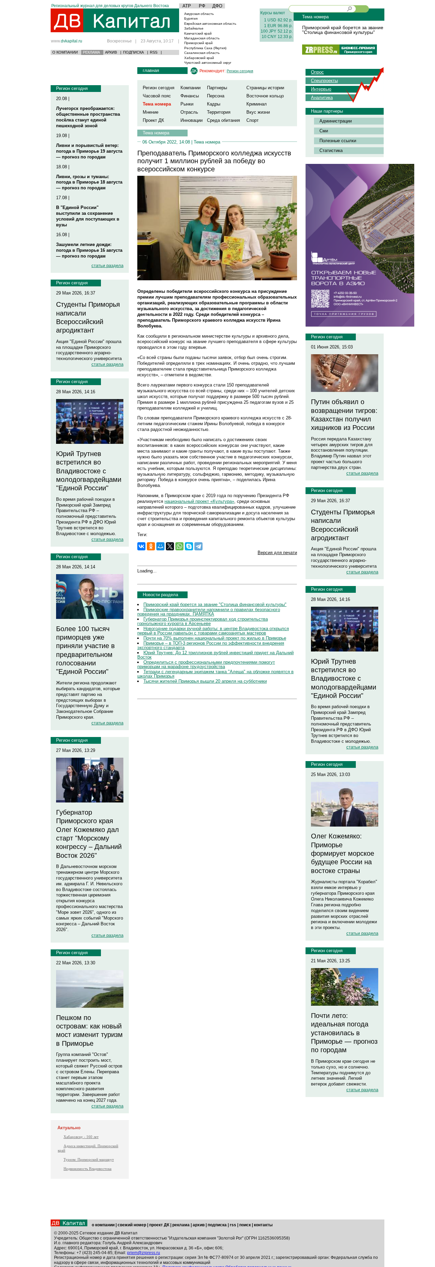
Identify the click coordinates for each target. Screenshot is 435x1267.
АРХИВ (111, 52)
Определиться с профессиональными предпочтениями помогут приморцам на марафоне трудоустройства (206, 664)
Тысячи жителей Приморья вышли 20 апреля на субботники (205, 681)
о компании (103, 1225)
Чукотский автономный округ (207, 62)
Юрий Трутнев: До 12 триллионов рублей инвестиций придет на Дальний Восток (215, 655)
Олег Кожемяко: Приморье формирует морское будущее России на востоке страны (342, 853)
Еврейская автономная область (210, 23)
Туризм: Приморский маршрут (89, 1159)
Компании (190, 87)
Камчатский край (198, 33)
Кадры (213, 104)
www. (66, 41)
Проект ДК (153, 120)
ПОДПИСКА (133, 52)
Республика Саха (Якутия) (205, 48)
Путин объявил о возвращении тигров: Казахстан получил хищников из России (344, 414)
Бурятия (190, 18)
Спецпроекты (324, 80)
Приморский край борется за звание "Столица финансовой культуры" (342, 30)
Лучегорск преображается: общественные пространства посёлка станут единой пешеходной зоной (88, 117)
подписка (217, 1225)
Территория (218, 112)
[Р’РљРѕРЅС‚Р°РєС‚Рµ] (141, 546)
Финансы (189, 95)
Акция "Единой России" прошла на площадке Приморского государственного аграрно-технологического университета (89, 350)
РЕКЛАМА (91, 52)
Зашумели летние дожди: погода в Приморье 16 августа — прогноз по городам (89, 250)
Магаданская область (202, 38)
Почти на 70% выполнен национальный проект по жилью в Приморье (214, 638)
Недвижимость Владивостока (87, 1169)
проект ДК (159, 1225)
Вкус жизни (258, 112)
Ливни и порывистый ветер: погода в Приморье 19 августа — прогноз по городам (89, 151)
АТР (186, 5)
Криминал (256, 104)
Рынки (186, 104)
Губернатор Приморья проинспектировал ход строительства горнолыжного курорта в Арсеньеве (202, 621)
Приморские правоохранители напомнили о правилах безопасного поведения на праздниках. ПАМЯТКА (208, 612)
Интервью (321, 89)
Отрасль (189, 112)
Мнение (150, 112)
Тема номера (156, 132)
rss (233, 1225)
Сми (323, 130)
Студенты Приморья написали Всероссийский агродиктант (88, 317)
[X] (170, 546)
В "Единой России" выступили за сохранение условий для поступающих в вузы (87, 216)
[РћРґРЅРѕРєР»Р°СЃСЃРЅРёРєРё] (151, 546)
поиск (245, 1225)
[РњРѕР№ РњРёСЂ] (160, 546)
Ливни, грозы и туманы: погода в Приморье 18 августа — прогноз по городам (89, 182)
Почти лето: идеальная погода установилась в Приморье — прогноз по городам (344, 1033)
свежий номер (132, 1225)
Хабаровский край (199, 58)
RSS (153, 52)
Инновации (191, 120)
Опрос (317, 72)
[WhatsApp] (179, 546)
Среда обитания (223, 120)
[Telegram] (198, 546)
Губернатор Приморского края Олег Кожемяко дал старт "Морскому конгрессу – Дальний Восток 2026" (89, 834)
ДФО (217, 5)
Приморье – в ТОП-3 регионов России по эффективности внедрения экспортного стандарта (210, 645)
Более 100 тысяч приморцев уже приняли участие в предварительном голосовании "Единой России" (85, 650)
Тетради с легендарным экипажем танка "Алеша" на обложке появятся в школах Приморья (215, 674)
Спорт (252, 120)
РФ (202, 5)
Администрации (335, 121)
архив (199, 1225)
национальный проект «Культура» (199, 501)
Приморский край (198, 43)
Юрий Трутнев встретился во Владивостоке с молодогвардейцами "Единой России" (88, 471)
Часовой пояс (157, 95)
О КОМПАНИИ (65, 52)
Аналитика (322, 97)
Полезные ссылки (337, 140)
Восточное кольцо (265, 95)
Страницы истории (265, 87)
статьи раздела (107, 265)
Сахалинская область (202, 53)
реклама (181, 1225)
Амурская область (199, 14)
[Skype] (189, 546)
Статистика (331, 150)
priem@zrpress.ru (143, 1252)
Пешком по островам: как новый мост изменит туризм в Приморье (89, 1030)
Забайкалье (194, 28)
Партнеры (217, 87)
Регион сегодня (72, 88)
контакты (263, 1225)
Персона (215, 95)
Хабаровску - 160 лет (81, 1137)
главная (151, 70)
